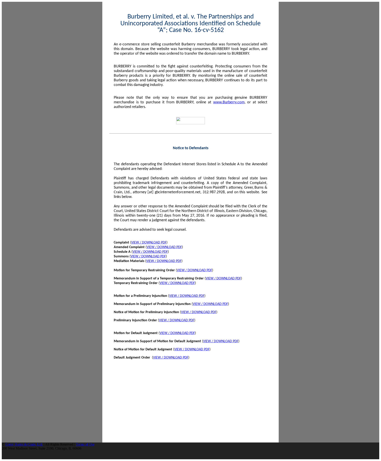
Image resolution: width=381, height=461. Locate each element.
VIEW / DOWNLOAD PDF (148, 242)
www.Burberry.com (229, 102)
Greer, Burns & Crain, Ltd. (24, 444)
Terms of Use (85, 444)
